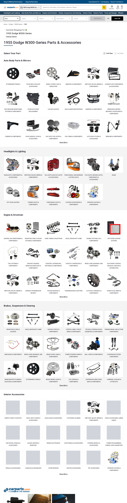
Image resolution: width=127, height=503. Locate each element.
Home (5, 24)
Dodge (11, 24)
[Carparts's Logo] (13, 7)
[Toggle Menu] (5, 7)
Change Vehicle (11, 36)
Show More (63, 142)
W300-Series (18, 24)
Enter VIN (117, 18)
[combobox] (12, 18)
